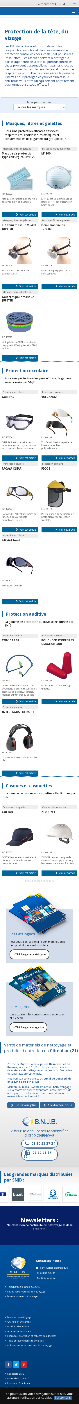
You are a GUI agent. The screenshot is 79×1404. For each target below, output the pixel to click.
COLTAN (7, 812)
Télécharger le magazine (28, 1027)
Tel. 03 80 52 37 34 (45, 1272)
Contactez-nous (59, 1105)
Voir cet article (27, 214)
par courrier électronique (53, 1267)
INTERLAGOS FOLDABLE (18, 712)
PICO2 (45, 468)
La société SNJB (15, 1373)
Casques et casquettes (29, 786)
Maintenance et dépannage (22, 1296)
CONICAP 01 (10, 640)
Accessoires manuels (19, 1331)
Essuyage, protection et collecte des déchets (31, 1335)
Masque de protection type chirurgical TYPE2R (18, 155)
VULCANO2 (49, 397)
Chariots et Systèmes (19, 1321)
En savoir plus (26, 1105)
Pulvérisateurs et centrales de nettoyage (29, 1345)
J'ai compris (63, 1398)
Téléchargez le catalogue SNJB (23, 1286)
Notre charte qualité (18, 1378)
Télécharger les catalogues (29, 954)
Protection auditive (26, 614)
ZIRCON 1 (48, 812)
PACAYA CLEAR (11, 468)
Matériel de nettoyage (19, 1317)
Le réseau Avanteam (18, 1383)
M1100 (46, 153)
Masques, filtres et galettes (34, 123)
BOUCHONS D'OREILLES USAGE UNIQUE (57, 642)
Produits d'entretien (18, 1326)
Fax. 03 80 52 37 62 (45, 1277)
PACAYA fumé (11, 540)
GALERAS (8, 397)
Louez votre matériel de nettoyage (26, 1291)
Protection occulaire (27, 371)
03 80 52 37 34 (48, 4)
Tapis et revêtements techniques (25, 1340)
